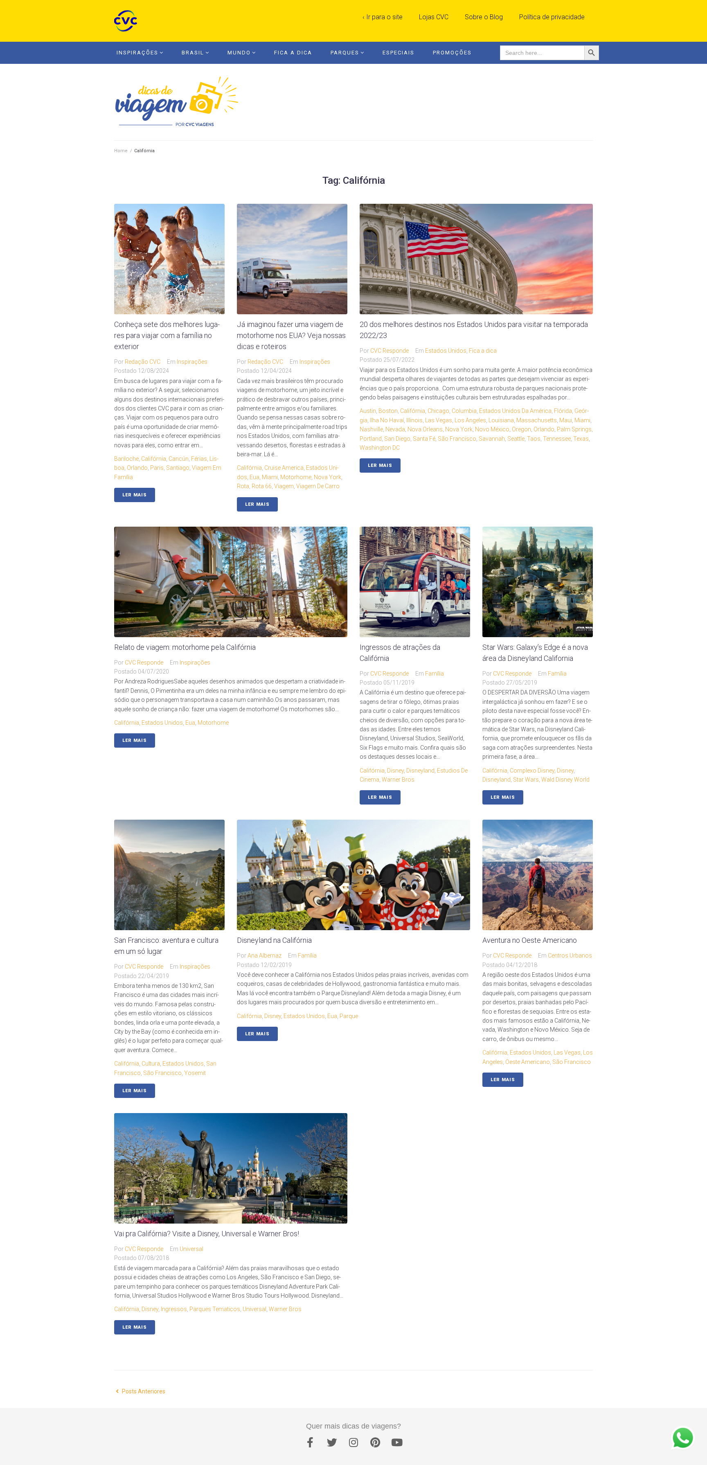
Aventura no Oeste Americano (529, 940)
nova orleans (425, 429)
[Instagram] (353, 1442)
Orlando (137, 467)
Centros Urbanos (570, 955)
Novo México (492, 429)
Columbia (464, 411)
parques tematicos (214, 1309)
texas (581, 438)
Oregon (521, 429)
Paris (157, 467)
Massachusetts (536, 420)
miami (270, 477)
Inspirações (137, 53)
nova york (327, 477)
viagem (284, 486)
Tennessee (557, 438)
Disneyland (420, 770)
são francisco (457, 438)
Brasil (193, 53)
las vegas (438, 420)
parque (349, 1016)
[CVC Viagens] (127, 21)
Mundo (239, 53)
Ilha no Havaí (387, 420)
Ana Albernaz (264, 955)
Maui (565, 420)
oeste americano (527, 1062)
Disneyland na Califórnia (274, 940)
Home (121, 150)
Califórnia (153, 458)
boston (388, 411)
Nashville (371, 429)
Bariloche (126, 458)
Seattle (516, 438)
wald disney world (565, 779)
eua (254, 477)
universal (254, 1309)
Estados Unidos (445, 350)
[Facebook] (310, 1442)
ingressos (174, 1309)
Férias (199, 458)
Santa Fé (424, 438)
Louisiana (501, 420)
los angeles (470, 420)
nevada (395, 429)
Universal (191, 1249)
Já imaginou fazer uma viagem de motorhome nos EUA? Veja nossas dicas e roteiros (291, 335)
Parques (345, 53)
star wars (526, 779)
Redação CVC (142, 361)
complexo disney (532, 770)
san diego (397, 438)
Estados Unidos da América (515, 411)
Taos (533, 438)
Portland (371, 438)
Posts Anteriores (139, 1391)
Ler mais (134, 495)
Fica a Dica (293, 53)
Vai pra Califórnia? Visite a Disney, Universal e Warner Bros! (206, 1233)
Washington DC (380, 447)
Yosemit (195, 1073)
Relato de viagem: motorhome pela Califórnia (185, 647)
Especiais (398, 53)
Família (434, 673)
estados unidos (162, 722)
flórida (563, 411)
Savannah (492, 438)
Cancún (179, 458)
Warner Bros (398, 779)
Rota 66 (262, 486)
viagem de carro (318, 486)
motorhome (295, 477)
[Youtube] (397, 1442)
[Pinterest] (375, 1442)
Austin (368, 411)
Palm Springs (574, 429)
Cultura (151, 1063)
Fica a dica (483, 350)
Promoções (452, 53)
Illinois (414, 420)
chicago (438, 411)
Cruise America (284, 467)
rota (243, 486)
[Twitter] (332, 1442)
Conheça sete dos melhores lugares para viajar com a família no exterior (167, 335)
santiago (177, 467)
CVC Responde (389, 350)
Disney (395, 770)
